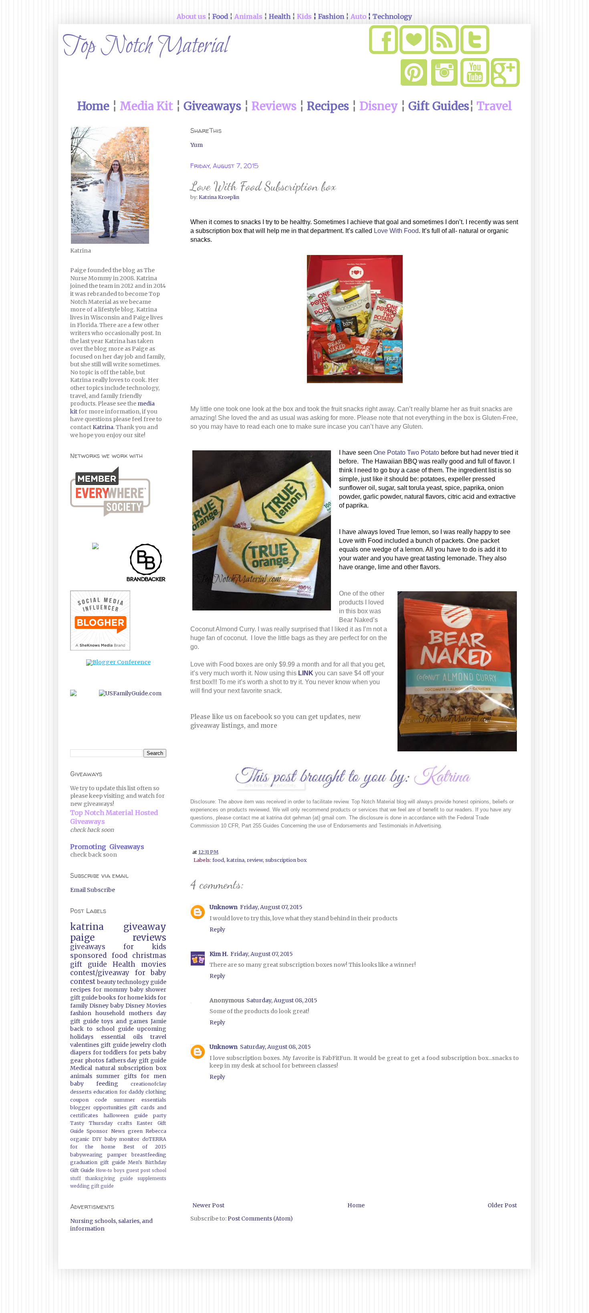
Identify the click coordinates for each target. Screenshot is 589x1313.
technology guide (141, 982)
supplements (151, 1178)
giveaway (144, 926)
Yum (196, 145)
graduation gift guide (97, 1162)
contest (82, 981)
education (105, 1092)
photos (94, 1060)
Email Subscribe (92, 889)
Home (356, 1205)
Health (124, 964)
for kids (144, 946)
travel (158, 1036)
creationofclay (148, 1084)
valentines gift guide (99, 1044)
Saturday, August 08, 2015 (281, 1000)
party (159, 1115)
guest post (138, 1170)
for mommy (110, 989)
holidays (81, 1036)
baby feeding (94, 1083)
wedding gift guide (92, 1186)
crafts (124, 1123)
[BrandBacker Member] (146, 564)
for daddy (131, 1092)
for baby (151, 972)
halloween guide (125, 1115)
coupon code (88, 1100)
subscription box (286, 860)
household (110, 1013)
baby (117, 1005)
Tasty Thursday (91, 1123)
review (255, 860)
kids (150, 997)
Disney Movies (145, 1005)
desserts (81, 1092)
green (135, 1131)
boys (119, 1170)
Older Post (502, 1205)
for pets (140, 1052)
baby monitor (122, 1139)
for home (130, 997)
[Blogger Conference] (118, 662)
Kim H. (219, 954)
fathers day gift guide (136, 1060)
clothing (155, 1092)
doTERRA (154, 1139)
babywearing (86, 1155)
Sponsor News (106, 1131)
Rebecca (155, 1131)
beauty (106, 982)
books (107, 997)
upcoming (151, 1028)
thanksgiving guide (109, 1178)
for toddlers (110, 1052)
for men (153, 1076)
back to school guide (102, 1028)
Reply (217, 929)
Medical (81, 1068)
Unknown (224, 907)
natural (105, 1068)
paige (82, 937)
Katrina (103, 427)
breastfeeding (148, 1155)
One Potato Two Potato (406, 452)
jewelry (140, 1044)
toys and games (124, 1021)
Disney (99, 1005)
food (218, 860)
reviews (149, 937)
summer (108, 1076)
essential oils (122, 1036)
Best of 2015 (144, 1147)
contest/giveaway (99, 972)
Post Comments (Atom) (260, 1218)
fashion (80, 1013)
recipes (80, 989)
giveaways (87, 946)
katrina (235, 860)
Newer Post (208, 1205)
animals (81, 1076)
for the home (92, 1147)
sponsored (88, 955)
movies (153, 964)
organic (79, 1139)
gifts (130, 1076)
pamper (117, 1155)
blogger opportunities (98, 1107)
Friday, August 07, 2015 (271, 907)
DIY (97, 1139)
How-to (104, 1170)
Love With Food (396, 230)
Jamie (158, 1021)
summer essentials (140, 1100)
